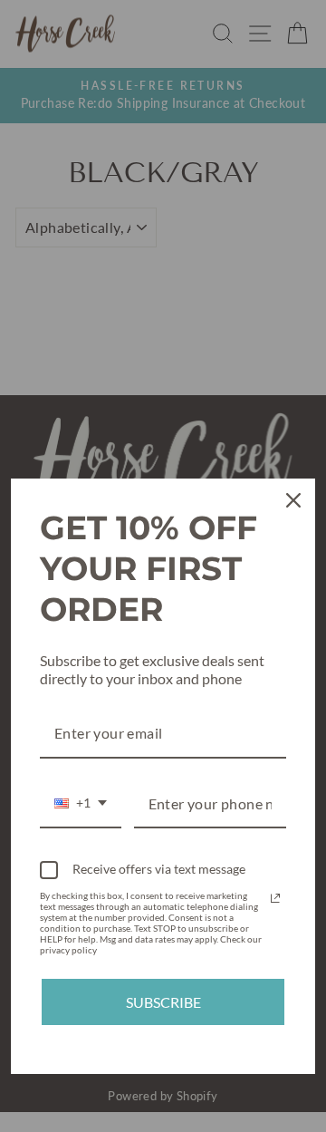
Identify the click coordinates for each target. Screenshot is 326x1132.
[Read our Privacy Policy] (275, 898)
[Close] (293, 500)
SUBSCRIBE (163, 1002)
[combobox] (80, 804)
